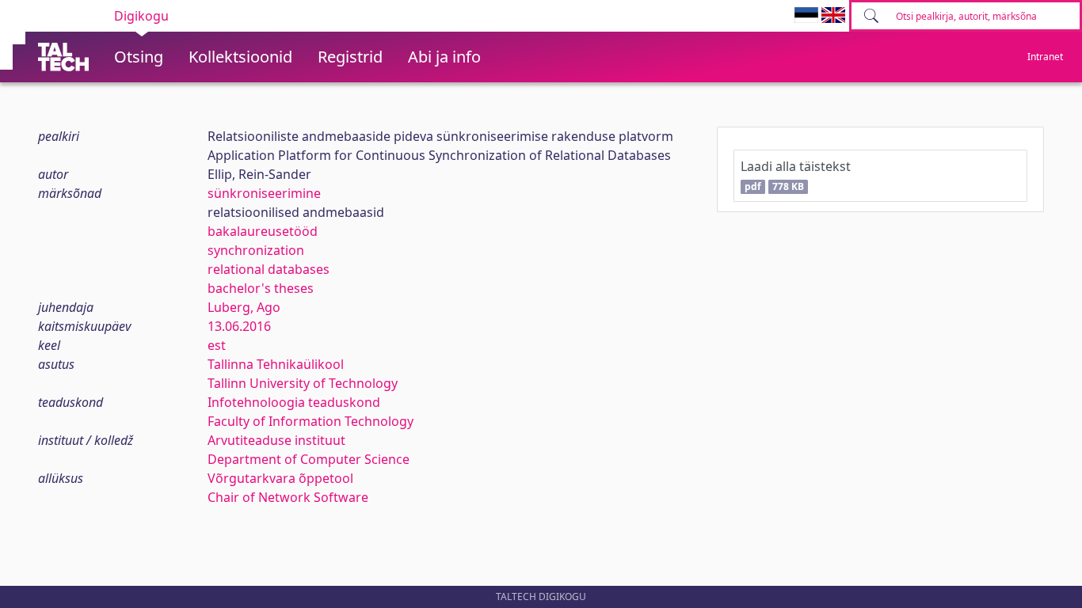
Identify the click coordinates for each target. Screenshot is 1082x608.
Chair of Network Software (288, 497)
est (217, 345)
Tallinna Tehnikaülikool (276, 364)
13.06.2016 (239, 326)
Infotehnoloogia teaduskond (294, 402)
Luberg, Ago (244, 307)
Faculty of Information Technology (310, 421)
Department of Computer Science (309, 459)
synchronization (256, 250)
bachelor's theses (261, 288)
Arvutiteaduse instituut (276, 440)
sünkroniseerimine (264, 193)
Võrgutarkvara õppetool (280, 478)
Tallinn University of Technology (303, 383)
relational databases (269, 269)
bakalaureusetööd (263, 231)
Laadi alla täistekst (796, 175)
